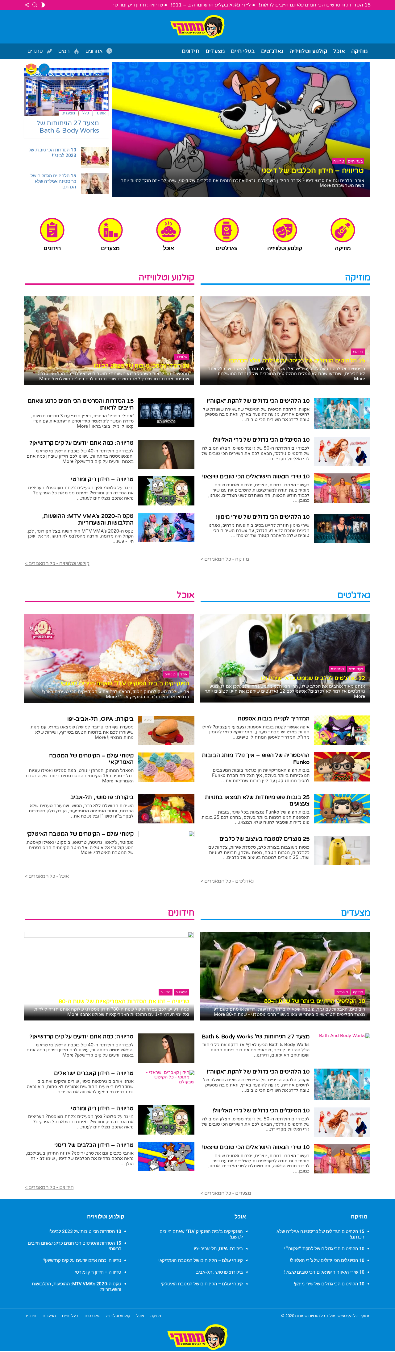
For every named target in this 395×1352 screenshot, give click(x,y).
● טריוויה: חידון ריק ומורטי (140, 5)
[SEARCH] (34, 5)
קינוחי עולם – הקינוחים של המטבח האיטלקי (80, 834)
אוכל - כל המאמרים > (47, 876)
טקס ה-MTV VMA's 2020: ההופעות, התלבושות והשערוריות (88, 519)
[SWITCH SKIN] (42, 5)
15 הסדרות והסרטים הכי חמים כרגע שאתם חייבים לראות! (81, 404)
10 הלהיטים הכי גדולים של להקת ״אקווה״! (258, 401)
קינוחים (170, 674)
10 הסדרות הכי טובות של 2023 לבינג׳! (52, 152)
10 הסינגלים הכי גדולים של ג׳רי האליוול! (261, 439)
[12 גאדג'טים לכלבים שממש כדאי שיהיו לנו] (285, 658)
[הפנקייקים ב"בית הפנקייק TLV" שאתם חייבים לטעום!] (109, 658)
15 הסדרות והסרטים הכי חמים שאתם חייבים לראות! (315, 5)
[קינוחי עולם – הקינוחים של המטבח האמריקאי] (166, 767)
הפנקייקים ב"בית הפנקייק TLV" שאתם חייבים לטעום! (124, 683)
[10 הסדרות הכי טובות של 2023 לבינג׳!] (95, 157)
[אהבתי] (31, 69)
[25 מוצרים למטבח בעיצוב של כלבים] (342, 850)
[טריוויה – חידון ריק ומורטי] (166, 490)
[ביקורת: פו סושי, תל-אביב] (166, 808)
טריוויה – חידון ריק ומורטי (102, 479)
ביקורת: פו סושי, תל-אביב (102, 797)
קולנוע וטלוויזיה (308, 51)
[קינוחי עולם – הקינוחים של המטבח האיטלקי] (166, 845)
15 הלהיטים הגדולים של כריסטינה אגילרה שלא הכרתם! (53, 181)
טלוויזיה (181, 357)
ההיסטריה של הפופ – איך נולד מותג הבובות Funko (256, 758)
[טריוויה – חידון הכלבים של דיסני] (166, 1156)
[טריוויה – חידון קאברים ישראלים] (166, 1077)
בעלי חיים (243, 51)
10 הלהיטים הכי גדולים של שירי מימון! (263, 516)
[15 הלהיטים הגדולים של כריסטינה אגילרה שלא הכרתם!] (95, 183)
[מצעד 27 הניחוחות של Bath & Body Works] (66, 92)
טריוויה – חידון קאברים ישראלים (94, 1073)
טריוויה (165, 992)
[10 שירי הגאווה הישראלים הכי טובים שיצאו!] (342, 488)
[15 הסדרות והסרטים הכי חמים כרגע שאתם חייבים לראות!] (166, 412)
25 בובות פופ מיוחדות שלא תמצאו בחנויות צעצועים (257, 800)
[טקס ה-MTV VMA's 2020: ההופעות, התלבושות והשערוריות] (166, 527)
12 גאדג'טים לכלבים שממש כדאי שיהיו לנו (313, 678)
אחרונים (94, 51)
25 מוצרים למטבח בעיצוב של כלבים (264, 838)
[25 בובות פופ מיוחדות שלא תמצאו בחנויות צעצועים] (342, 808)
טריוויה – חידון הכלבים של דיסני (94, 1145)
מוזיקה (359, 51)
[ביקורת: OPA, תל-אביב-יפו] (166, 730)
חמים (64, 51)
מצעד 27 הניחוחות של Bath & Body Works (68, 126)
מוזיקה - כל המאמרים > (225, 559)
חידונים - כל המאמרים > (49, 1187)
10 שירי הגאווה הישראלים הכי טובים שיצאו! (256, 476)
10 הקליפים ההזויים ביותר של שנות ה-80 (314, 1001)
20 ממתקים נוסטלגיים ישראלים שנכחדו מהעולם (286, 170)
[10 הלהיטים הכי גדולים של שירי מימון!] (342, 528)
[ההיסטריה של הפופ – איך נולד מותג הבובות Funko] (342, 766)
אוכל (339, 51)
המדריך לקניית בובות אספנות (274, 718)
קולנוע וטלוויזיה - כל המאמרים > (57, 563)
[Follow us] (26, 5)
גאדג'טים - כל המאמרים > (227, 881)
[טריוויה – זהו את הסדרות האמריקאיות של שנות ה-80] (109, 976)
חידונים (190, 51)
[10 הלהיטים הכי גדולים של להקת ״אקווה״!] (342, 413)
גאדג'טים (272, 51)
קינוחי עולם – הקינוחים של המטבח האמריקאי (91, 759)
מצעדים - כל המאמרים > (226, 1193)
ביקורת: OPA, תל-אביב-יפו (100, 718)
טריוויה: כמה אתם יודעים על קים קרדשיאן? (82, 442)
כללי (85, 113)
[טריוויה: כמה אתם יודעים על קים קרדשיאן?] (166, 454)
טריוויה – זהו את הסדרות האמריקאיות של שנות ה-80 (124, 1001)
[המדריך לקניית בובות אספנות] (342, 730)
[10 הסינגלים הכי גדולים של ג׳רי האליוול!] (342, 451)
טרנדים (35, 51)
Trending (44, 69)
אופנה (100, 113)
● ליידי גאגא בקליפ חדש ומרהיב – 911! (213, 5)
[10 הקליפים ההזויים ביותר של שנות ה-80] (285, 976)
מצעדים (215, 51)
